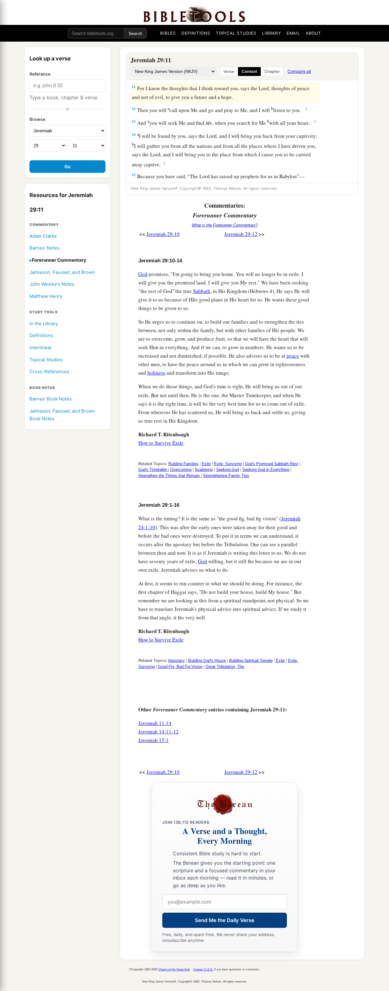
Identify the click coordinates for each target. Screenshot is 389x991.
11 (134, 86)
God (142, 274)
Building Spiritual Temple (251, 660)
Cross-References (49, 372)
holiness (156, 372)
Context (249, 71)
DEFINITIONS (195, 33)
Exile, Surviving (228, 463)
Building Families (183, 463)
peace (293, 355)
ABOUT (313, 33)
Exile (206, 463)
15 (134, 174)
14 (134, 134)
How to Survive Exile (161, 442)
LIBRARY (271, 33)
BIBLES (168, 33)
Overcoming (180, 469)
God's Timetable (153, 469)
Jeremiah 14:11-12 (158, 731)
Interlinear (40, 348)
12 (134, 108)
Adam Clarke (43, 236)
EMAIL (293, 33)
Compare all (299, 71)
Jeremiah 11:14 (154, 723)
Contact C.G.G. (203, 969)
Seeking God (227, 469)
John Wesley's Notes (51, 284)
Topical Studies (46, 360)
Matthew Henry (45, 296)
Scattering (204, 469)
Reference (39, 74)
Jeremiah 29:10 (163, 233)
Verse (228, 71)
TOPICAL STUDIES (236, 33)
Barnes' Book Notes (50, 399)
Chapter (272, 71)
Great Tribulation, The (225, 666)
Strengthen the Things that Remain (169, 475)
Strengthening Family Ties (226, 475)
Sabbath (201, 291)
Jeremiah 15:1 (153, 740)
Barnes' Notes (44, 248)
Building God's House (207, 660)
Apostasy (176, 660)
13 (134, 121)
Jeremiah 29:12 (240, 233)
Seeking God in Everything (265, 469)
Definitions (41, 336)
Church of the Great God (174, 969)
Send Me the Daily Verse (224, 920)
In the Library (43, 323)
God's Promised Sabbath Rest (271, 463)
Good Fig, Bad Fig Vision (180, 666)
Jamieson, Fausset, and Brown (62, 272)
